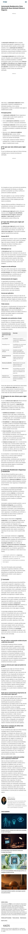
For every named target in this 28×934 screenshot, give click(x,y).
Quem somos (4, 920)
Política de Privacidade (6, 917)
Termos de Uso (15, 917)
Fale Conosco (23, 917)
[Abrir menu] (26, 2)
